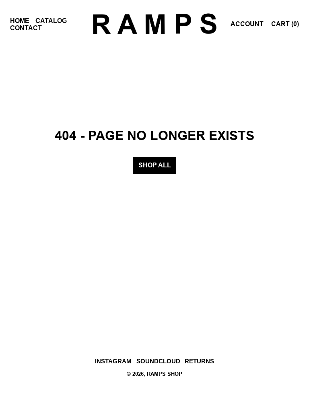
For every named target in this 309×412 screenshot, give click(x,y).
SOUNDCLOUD (158, 361)
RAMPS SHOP (164, 374)
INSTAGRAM (113, 361)
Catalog (51, 20)
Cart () (285, 24)
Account (247, 24)
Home (19, 20)
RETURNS (199, 361)
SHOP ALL (154, 166)
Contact (26, 28)
